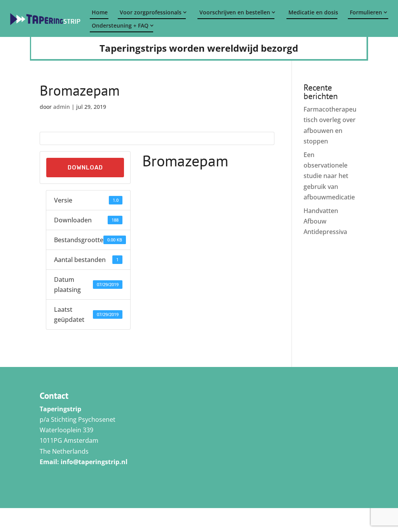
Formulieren (366, 12)
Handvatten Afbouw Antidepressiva (325, 221)
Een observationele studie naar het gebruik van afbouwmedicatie (329, 175)
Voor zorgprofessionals (151, 12)
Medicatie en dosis (312, 12)
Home (100, 12)
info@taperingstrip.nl (94, 462)
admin (61, 106)
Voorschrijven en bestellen (234, 12)
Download (85, 167)
